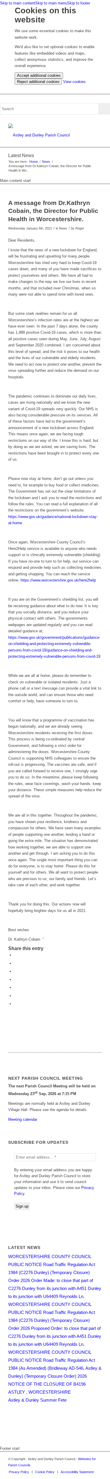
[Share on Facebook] (15, 955)
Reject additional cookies (38, 81)
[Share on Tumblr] (15, 987)
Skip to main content (17, 3)
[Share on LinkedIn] (15, 979)
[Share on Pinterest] (15, 971)
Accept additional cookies (39, 75)
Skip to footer (78, 3)
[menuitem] (19, 1471)
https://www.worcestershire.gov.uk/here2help (58, 580)
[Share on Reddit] (15, 995)
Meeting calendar (22, 1119)
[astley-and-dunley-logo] (45, 135)
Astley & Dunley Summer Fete (37, 1400)
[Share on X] (15, 963)
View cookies (74, 81)
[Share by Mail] (15, 1003)
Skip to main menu (51, 3)
